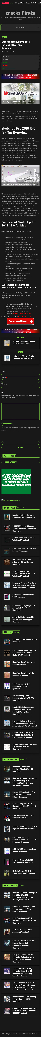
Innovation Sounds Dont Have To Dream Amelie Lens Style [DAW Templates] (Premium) (24, 585)
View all (19, 508)
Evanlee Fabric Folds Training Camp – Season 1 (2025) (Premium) (24, 998)
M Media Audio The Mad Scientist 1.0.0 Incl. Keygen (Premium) (22, 562)
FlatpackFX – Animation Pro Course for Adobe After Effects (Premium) (23, 794)
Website (4, 384)
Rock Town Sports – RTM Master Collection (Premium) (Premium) (24, 806)
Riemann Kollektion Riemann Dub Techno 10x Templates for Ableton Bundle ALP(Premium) (24, 723)
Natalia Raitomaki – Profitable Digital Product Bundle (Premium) (24, 746)
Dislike (6, 65)
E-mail (4, 377)
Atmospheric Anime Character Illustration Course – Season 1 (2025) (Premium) (24, 1010)
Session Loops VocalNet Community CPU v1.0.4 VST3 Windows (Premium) (23, 573)
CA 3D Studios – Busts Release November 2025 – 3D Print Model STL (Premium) (24, 652)
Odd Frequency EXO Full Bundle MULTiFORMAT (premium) (21, 686)
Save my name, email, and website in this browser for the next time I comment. (20, 396)
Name (3, 371)
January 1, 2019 (7, 51)
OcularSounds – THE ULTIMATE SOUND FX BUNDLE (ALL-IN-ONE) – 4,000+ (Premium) (24, 735)
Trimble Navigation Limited (22, 313)
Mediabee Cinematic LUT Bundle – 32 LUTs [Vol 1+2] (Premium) (22, 768)
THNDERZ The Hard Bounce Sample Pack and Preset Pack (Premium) (24, 528)
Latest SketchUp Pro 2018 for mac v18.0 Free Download (15, 45)
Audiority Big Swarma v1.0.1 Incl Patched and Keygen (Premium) (23, 619)
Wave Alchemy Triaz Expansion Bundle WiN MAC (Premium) (23, 697)
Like (6, 62)
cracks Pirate (20, 12)
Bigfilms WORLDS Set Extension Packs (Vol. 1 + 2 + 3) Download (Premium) (24, 839)
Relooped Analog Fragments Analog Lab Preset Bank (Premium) (23, 607)
